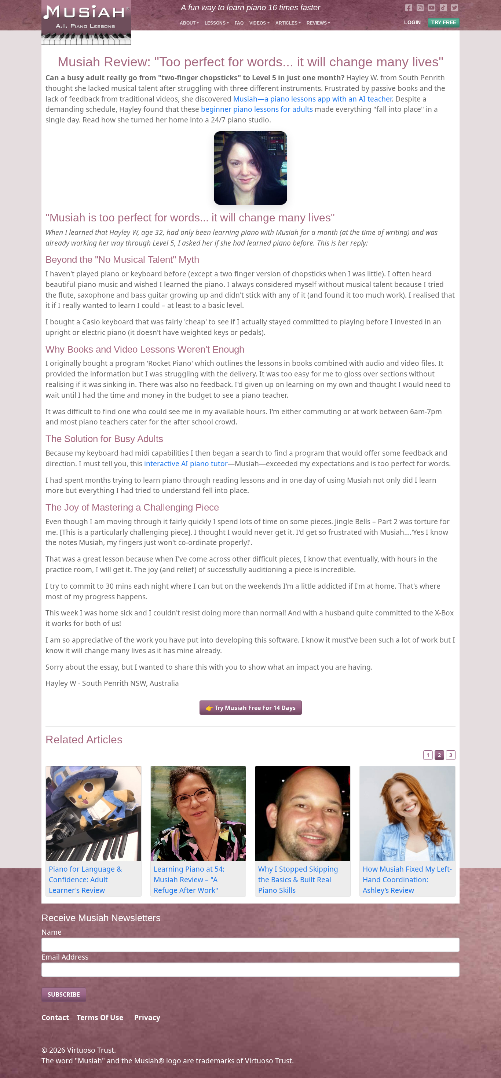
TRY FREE (443, 22)
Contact (55, 1017)
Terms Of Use (100, 1017)
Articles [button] (286, 23)
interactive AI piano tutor (186, 463)
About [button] (187, 23)
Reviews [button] (317, 23)
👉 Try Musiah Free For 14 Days (251, 708)
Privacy (147, 1017)
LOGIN (412, 22)
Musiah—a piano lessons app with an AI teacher (312, 99)
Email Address (64, 957)
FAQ (239, 23)
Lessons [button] (215, 23)
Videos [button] (257, 23)
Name (51, 932)
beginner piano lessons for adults (257, 109)
